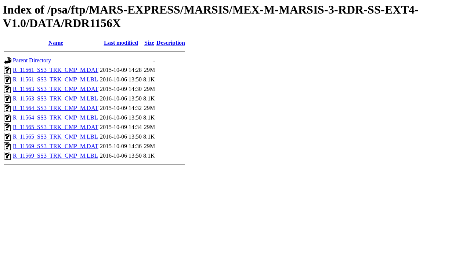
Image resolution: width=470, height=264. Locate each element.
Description (170, 43)
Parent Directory (32, 60)
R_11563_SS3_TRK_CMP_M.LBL (55, 98)
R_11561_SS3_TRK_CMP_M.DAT (55, 70)
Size (149, 43)
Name (55, 43)
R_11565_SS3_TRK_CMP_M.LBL (55, 136)
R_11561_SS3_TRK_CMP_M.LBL (55, 79)
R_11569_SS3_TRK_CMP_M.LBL (55, 156)
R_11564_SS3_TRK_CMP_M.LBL (55, 117)
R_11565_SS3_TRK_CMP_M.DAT (55, 127)
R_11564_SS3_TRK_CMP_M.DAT (55, 108)
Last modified (121, 43)
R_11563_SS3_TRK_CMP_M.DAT (55, 89)
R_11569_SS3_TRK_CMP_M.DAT (55, 146)
